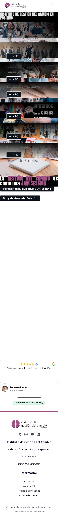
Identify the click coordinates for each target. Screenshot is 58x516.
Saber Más (29, 296)
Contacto (29, 481)
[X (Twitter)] (19, 434)
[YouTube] (32, 434)
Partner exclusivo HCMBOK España (27, 189)
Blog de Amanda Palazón (20, 198)
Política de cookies (29, 495)
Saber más (29, 242)
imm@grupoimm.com (29, 463)
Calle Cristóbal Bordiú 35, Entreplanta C (29, 449)
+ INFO (13, 56)
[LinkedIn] (38, 434)
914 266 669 (29, 456)
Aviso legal (29, 485)
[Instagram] (26, 434)
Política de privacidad (29, 490)
